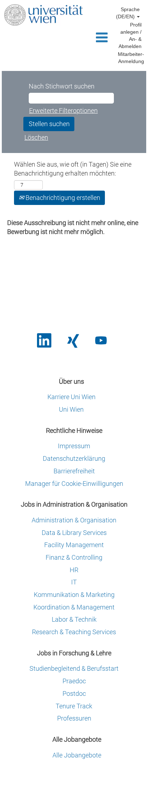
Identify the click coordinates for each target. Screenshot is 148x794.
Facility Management (74, 545)
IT (74, 582)
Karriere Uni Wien (71, 397)
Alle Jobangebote (76, 755)
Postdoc (74, 693)
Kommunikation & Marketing (74, 594)
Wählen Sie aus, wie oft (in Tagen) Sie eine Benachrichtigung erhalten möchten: (72, 169)
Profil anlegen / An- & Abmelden (130, 35)
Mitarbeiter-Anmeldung (131, 57)
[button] (99, 38)
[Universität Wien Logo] (43, 15)
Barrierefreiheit (74, 471)
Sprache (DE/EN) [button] (128, 12)
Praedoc (74, 681)
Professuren (74, 718)
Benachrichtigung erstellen (62, 197)
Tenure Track (74, 706)
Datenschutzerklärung (74, 458)
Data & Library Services (74, 532)
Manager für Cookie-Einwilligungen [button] (74, 483)
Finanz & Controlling (74, 557)
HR (74, 570)
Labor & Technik (74, 619)
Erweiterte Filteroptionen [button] (63, 110)
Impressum (74, 446)
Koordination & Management (74, 607)
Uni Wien (71, 409)
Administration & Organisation (74, 520)
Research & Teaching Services (74, 632)
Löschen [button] (36, 137)
